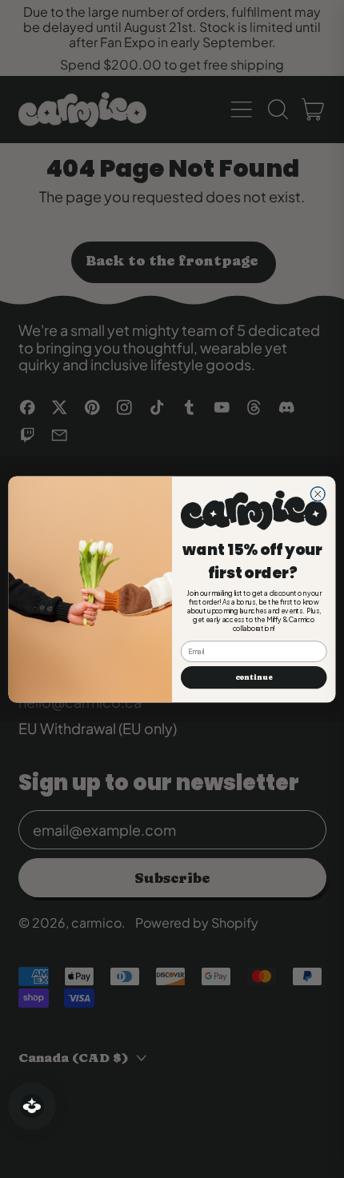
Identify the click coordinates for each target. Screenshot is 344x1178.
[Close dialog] (317, 493)
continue (253, 677)
